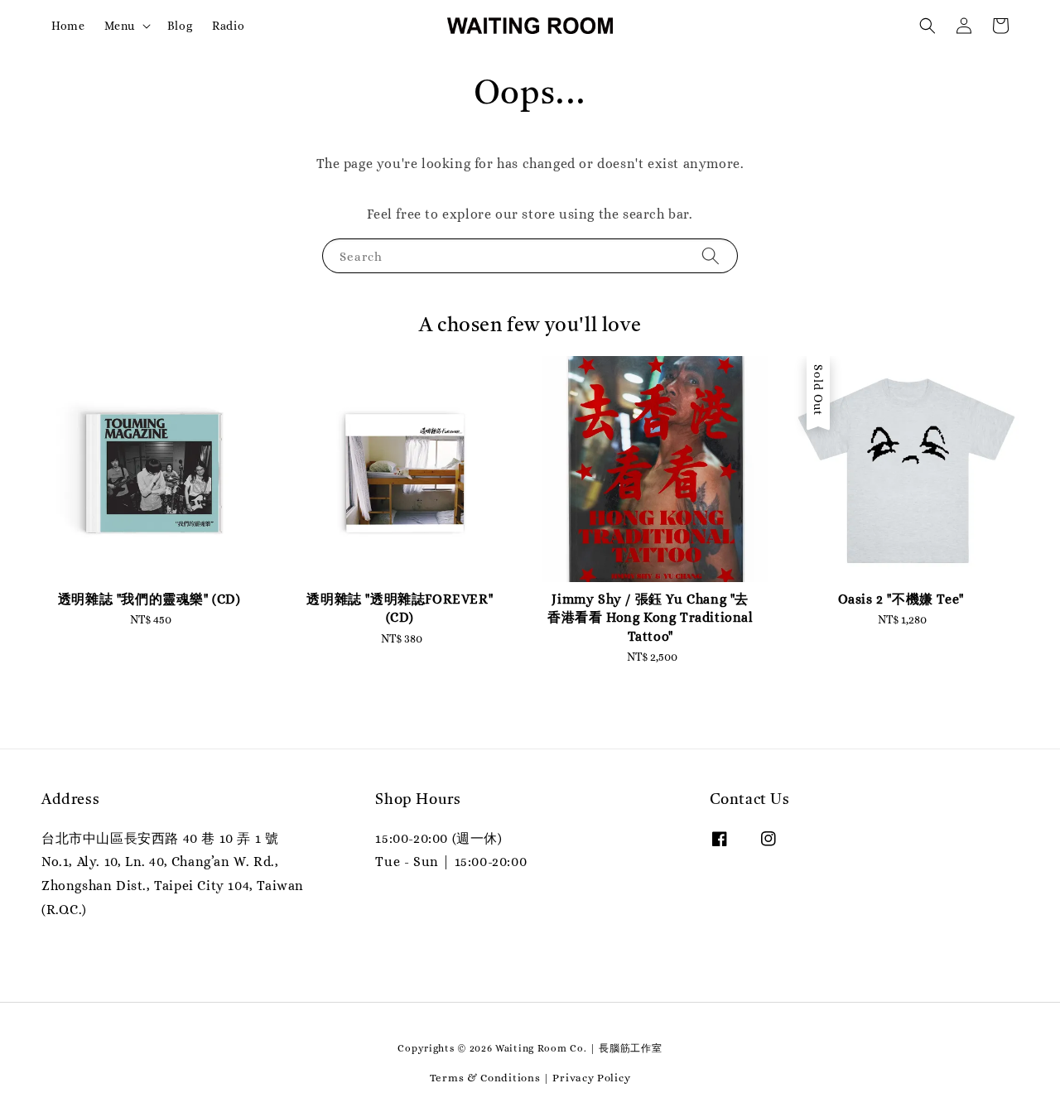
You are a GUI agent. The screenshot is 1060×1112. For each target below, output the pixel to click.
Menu (119, 25)
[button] (927, 25)
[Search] (710, 255)
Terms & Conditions (485, 1077)
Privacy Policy (591, 1077)
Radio (228, 25)
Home (67, 25)
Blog (179, 25)
